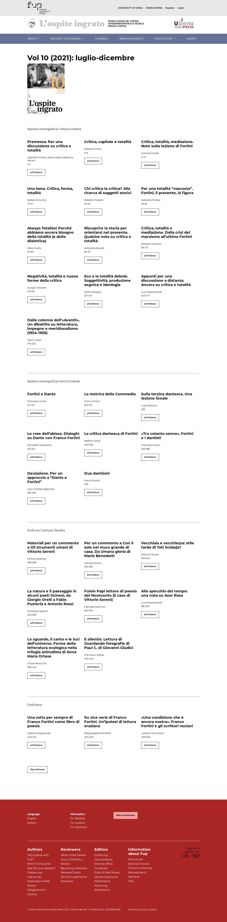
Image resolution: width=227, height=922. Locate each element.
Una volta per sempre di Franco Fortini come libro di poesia (53, 721)
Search (191, 38)
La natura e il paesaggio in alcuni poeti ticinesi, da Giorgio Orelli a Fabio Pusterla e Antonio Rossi (52, 597)
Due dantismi (97, 473)
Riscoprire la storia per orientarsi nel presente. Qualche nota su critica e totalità (107, 234)
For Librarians (78, 827)
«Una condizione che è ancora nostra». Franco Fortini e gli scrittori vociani (167, 721)
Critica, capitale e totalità (107, 142)
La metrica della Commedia (110, 394)
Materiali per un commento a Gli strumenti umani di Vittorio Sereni (53, 547)
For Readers (77, 818)
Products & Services (140, 868)
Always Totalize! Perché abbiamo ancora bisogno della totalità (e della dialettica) (50, 234)
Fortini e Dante (41, 394)
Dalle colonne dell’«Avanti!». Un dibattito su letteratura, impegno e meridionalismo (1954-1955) (53, 326)
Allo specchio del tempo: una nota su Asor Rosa (164, 593)
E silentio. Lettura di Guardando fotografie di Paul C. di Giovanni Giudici (108, 643)
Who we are (135, 859)
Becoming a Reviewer (74, 868)
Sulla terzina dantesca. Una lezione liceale (166, 396)
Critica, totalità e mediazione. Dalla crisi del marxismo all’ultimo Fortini (166, 232)
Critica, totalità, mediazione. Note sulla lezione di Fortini (167, 144)
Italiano (32, 822)
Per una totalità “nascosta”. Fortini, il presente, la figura (167, 190)
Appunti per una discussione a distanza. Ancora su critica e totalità (166, 280)
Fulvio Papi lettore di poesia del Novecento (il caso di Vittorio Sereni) (110, 595)
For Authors (77, 822)
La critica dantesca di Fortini (111, 433)
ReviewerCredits (71, 872)
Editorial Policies (138, 863)
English (31, 818)
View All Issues (37, 769)
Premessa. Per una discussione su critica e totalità (49, 146)
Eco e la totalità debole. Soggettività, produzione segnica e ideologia (107, 280)
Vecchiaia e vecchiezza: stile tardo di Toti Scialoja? (167, 545)
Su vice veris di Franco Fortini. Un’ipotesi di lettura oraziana (110, 721)
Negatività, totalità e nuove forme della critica (52, 278)
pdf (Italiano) (36, 172)
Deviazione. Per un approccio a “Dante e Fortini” (47, 477)
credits (153, 909)
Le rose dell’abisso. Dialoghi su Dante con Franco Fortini (53, 435)
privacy (143, 909)
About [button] (32, 38)
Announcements (131, 38)
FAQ (131, 881)
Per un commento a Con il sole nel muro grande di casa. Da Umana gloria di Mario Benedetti (108, 549)
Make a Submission (125, 815)
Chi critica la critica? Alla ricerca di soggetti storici (107, 190)
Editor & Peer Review (107, 872)
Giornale (101, 38)
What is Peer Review (73, 855)
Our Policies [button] (163, 38)
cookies (132, 909)
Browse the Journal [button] (66, 38)
